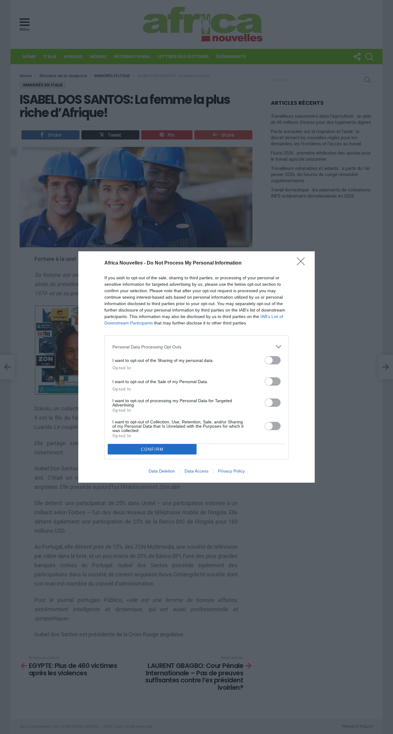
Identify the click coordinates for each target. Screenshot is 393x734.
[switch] (273, 360)
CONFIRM (152, 449)
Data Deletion (162, 471)
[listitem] (196, 346)
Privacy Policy (231, 471)
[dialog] (196, 367)
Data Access (196, 471)
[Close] (303, 263)
